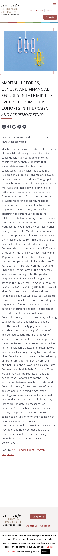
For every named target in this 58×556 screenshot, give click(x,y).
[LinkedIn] (24, 128)
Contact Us (51, 10)
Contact (45, 525)
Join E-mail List (37, 10)
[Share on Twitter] (19, 128)
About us (31, 525)
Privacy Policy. (32, 551)
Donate (50, 17)
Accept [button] (45, 551)
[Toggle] (54, 4)
